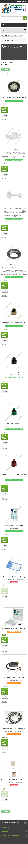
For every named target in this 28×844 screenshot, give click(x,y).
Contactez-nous (18, 1)
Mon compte (4, 831)
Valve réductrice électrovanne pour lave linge (14, 372)
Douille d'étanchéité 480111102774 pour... (14, 265)
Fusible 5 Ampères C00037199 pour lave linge (14, 779)
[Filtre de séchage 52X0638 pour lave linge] (14, 566)
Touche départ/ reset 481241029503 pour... (14, 147)
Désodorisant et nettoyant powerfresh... (14, 525)
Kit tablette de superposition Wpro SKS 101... (14, 628)
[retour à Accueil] (2, 35)
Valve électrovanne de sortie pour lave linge (14, 322)
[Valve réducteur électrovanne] (14, 412)
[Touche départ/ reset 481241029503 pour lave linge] (14, 136)
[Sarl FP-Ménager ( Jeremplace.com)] (14, 8)
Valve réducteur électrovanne (14, 423)
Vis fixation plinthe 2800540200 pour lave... (14, 206)
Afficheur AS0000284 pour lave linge (14, 677)
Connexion (24, 1)
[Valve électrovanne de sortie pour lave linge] (14, 312)
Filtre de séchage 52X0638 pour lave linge (14, 577)
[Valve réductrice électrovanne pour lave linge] (14, 361)
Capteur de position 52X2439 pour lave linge (14, 728)
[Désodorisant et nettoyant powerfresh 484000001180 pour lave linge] (14, 515)
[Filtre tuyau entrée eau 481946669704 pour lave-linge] (14, 87)
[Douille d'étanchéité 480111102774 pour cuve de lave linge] (14, 254)
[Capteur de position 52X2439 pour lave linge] (14, 718)
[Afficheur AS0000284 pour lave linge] (14, 666)
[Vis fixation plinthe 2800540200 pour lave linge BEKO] (14, 195)
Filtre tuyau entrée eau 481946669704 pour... (14, 97)
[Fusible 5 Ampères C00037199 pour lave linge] (14, 769)
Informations (8, 40)
